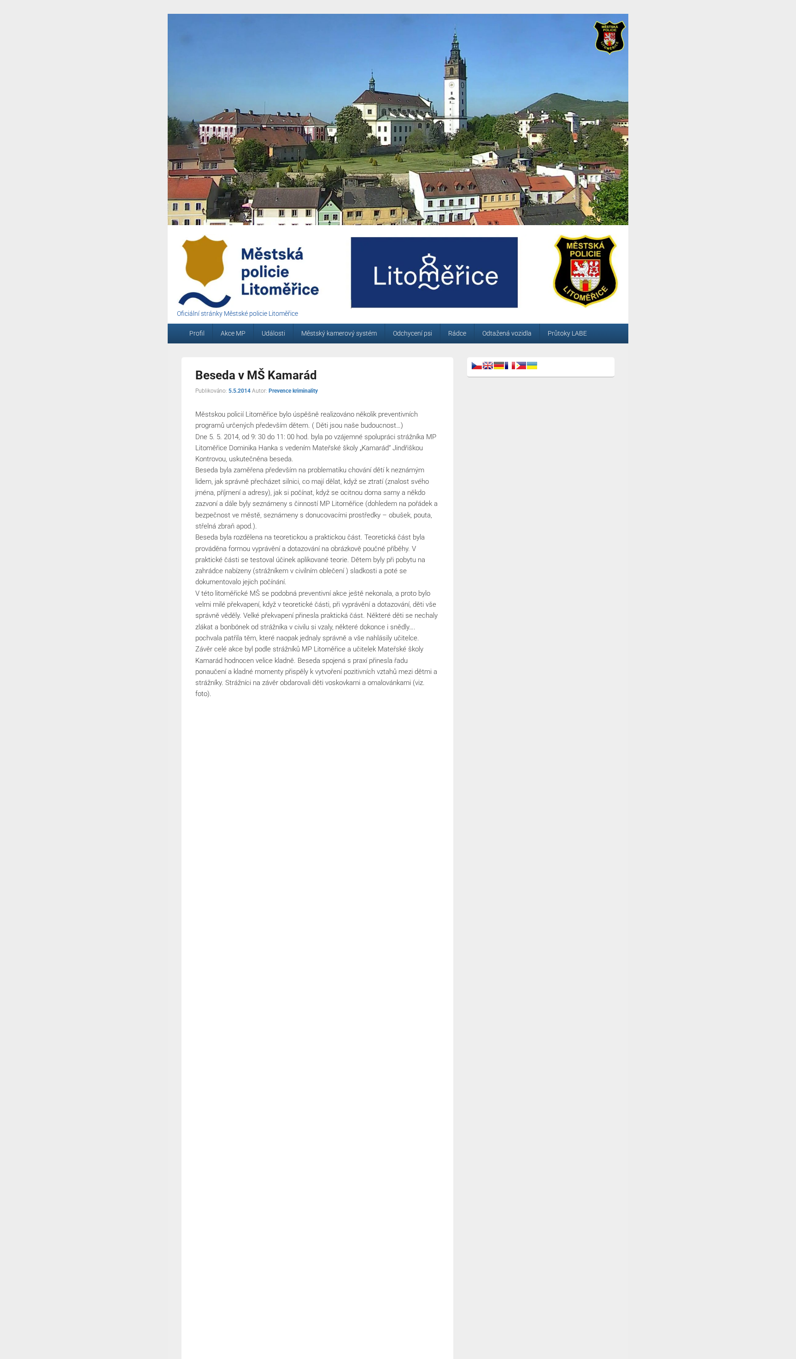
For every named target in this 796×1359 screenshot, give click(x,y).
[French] (510, 365)
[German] (499, 365)
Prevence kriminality (293, 391)
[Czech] (477, 365)
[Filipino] (521, 365)
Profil (197, 333)
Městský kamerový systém (339, 333)
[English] (488, 365)
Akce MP (233, 333)
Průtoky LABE (567, 333)
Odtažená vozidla (507, 333)
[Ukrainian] (532, 365)
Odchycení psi (412, 333)
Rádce (457, 333)
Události (273, 333)
